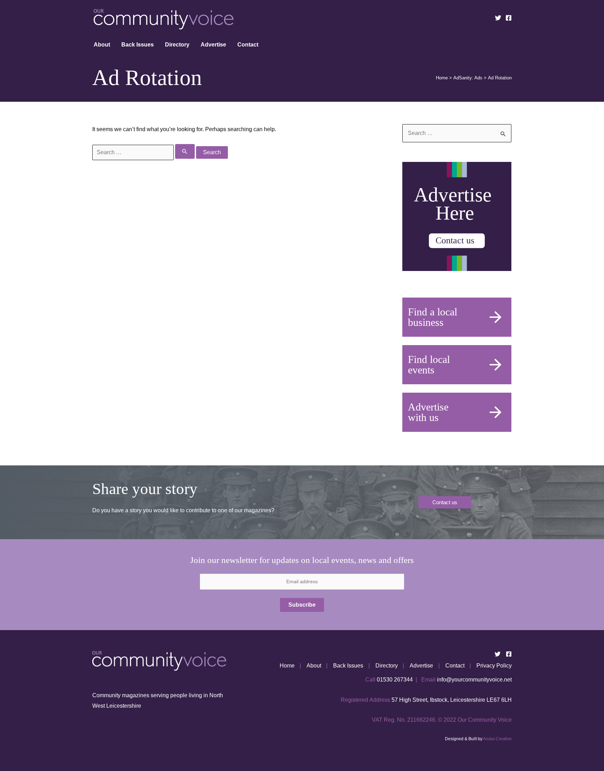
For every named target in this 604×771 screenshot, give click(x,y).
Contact (247, 45)
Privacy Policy (494, 666)
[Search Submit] (185, 151)
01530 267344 (395, 680)
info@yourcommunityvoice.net (474, 680)
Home (287, 666)
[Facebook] (508, 18)
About (102, 45)
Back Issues (137, 45)
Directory (177, 45)
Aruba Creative (497, 738)
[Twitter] (498, 18)
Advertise (213, 45)
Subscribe (302, 605)
